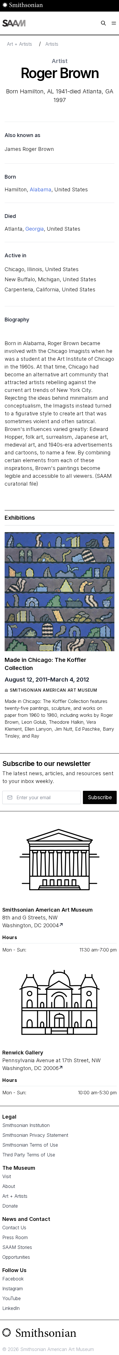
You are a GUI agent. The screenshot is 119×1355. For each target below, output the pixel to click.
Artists (51, 44)
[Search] (103, 23)
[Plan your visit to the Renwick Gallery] (59, 1002)
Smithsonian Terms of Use (30, 1145)
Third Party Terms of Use (28, 1155)
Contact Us (14, 1227)
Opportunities (16, 1257)
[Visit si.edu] (59, 1334)
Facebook (13, 1279)
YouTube (11, 1298)
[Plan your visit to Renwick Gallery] (61, 1068)
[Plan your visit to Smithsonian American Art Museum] (61, 925)
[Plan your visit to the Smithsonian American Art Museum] (59, 859)
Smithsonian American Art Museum (53, 690)
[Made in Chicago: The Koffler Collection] (59, 591)
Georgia (34, 229)
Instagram (12, 1288)
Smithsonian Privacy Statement (35, 1135)
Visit (6, 1176)
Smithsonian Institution (26, 1125)
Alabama (40, 189)
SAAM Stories (17, 1247)
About (8, 1186)
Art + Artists (19, 44)
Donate (10, 1206)
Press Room (15, 1237)
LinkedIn (11, 1308)
